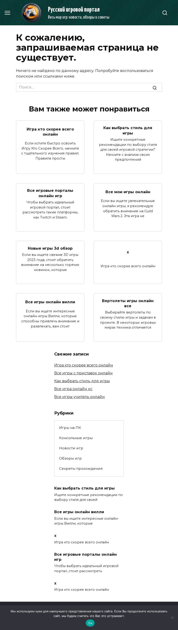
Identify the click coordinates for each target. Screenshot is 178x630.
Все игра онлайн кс (73, 389)
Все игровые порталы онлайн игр (50, 193)
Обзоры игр (70, 458)
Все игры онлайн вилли (50, 302)
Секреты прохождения (80, 468)
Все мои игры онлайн (127, 191)
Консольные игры (76, 438)
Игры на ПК (70, 427)
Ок (90, 623)
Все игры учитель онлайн (79, 397)
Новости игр (71, 448)
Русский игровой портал (74, 10)
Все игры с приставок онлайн (83, 373)
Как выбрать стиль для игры (127, 130)
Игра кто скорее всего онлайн (50, 131)
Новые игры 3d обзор (50, 248)
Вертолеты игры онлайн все (128, 303)
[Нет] (172, 617)
